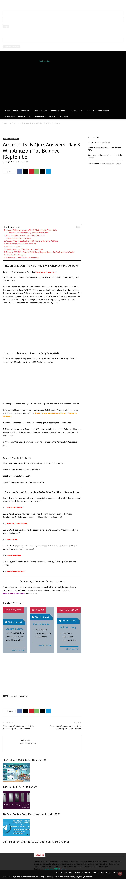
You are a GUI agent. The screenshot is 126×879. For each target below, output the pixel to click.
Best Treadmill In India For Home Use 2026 (104, 163)
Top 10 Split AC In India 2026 (20, 786)
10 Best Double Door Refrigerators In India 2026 (32, 814)
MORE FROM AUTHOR (35, 760)
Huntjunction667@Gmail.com (55, 869)
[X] (25, 171)
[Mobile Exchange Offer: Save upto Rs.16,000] (69, 614)
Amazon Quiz (14, 139)
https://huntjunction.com (28, 743)
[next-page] (4, 847)
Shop (15, 110)
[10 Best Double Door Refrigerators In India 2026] (42, 800)
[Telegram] (48, 171)
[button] (10, 4)
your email (7, 44)
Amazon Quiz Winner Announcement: (21, 244)
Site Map (64, 116)
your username (9, 16)
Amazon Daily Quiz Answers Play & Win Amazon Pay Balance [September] (18, 727)
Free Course (103, 110)
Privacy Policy (8, 32)
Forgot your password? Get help (15, 29)
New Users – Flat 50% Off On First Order (22, 258)
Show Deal (17, 650)
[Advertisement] (42, 331)
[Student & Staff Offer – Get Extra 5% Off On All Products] (15, 615)
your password (9, 24)
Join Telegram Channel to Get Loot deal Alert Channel (36, 841)
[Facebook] (19, 171)
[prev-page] (3, 847)
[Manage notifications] (120, 874)
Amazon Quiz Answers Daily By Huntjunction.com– (29, 233)
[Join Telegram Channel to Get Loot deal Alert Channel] (42, 827)
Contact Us (76, 110)
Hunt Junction (9, 162)
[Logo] (45, 85)
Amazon (13, 123)
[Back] (14, 4)
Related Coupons (13, 246)
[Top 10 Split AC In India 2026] (42, 772)
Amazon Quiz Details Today (20, 238)
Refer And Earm (58, 110)
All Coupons (41, 110)
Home (7, 110)
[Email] (42, 171)
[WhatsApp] (36, 171)
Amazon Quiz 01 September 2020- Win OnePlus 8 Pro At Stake (32, 241)
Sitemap (115, 872)
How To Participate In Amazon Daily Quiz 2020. (25, 235)
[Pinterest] (31, 171)
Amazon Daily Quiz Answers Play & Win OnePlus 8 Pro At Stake (31, 230)
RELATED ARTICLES (13, 760)
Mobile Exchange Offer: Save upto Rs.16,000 (24, 249)
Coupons (25, 110)
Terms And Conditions (45, 116)
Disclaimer (9, 116)
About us (89, 110)
